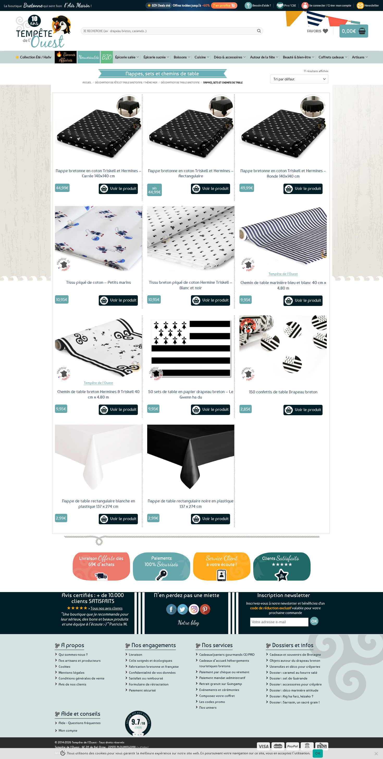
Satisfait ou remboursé (146, 678)
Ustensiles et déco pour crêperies (295, 666)
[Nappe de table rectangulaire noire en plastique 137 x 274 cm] (190, 457)
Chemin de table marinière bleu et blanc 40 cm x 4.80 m (283, 285)
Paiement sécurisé (142, 690)
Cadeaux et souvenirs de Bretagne (295, 654)
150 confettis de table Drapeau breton (283, 391)
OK (317, 753)
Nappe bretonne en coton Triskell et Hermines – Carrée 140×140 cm (98, 173)
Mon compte (68, 730)
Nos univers (208, 707)
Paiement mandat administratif (222, 678)
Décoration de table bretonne (180, 82)
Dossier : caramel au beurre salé (293, 672)
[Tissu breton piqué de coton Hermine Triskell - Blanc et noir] (190, 238)
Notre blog (188, 622)
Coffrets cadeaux (331, 57)
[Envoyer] (259, 31)
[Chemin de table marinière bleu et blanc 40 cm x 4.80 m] (283, 239)
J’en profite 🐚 (224, 5)
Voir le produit (123, 188)
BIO (107, 57)
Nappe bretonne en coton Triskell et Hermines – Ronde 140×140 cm (283, 173)
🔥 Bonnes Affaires (66, 57)
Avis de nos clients (72, 684)
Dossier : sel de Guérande (288, 678)
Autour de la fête (262, 57)
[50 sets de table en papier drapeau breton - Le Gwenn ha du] (190, 348)
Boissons (180, 57)
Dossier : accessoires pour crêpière (296, 684)
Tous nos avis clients (106, 608)
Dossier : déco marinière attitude (294, 690)
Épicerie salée (125, 57)
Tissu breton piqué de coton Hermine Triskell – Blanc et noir (190, 285)
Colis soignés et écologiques (150, 660)
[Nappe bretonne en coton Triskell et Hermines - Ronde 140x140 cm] (283, 127)
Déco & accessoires (228, 57)
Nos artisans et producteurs (80, 660)
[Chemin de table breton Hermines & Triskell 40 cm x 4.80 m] (98, 348)
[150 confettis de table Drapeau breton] (283, 348)
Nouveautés (88, 57)
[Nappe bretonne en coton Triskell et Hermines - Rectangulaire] (190, 126)
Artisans (358, 57)
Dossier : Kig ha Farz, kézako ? (291, 696)
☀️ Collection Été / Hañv (33, 57)
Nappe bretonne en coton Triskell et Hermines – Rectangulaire (190, 173)
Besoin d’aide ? (261, 5)
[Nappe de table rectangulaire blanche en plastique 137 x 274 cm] (98, 457)
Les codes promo (212, 702)
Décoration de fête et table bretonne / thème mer (126, 82)
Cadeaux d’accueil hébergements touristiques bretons (224, 663)
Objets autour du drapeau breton (295, 660)
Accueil (87, 82)
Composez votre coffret (217, 696)
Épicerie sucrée (155, 57)
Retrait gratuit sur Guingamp (220, 684)
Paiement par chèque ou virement (224, 672)
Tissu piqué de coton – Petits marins (98, 282)
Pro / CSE (290, 5)
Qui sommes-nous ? (73, 654)
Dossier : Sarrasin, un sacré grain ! (295, 702)
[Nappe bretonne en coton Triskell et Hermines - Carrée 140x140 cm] (98, 126)
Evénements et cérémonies (219, 690)
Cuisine (200, 57)
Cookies (64, 666)
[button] (330, 5)
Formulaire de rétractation (149, 684)
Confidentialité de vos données (152, 672)
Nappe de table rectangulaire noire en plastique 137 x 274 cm (190, 503)
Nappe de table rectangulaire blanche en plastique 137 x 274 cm (98, 503)
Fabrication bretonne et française (154, 666)
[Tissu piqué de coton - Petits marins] (98, 238)
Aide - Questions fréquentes (80, 723)
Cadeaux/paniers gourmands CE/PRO (227, 654)
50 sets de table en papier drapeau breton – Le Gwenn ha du (190, 394)
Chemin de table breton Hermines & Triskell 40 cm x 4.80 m (98, 394)
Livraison (135, 654)
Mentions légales (71, 672)
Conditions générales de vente (81, 678)
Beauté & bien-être (297, 57)
